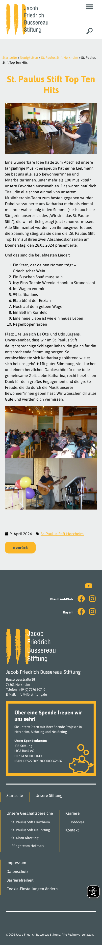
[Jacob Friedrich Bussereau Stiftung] (27, 19)
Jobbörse (77, 822)
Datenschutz (17, 871)
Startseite (9, 57)
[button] (89, 7)
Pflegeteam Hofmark (28, 846)
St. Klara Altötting (25, 838)
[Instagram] (92, 598)
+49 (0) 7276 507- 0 (31, 689)
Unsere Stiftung (48, 795)
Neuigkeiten (29, 57)
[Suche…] (89, 31)
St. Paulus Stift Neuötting (30, 830)
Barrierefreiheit (19, 880)
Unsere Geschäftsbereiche (29, 813)
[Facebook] (81, 598)
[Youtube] (88, 586)
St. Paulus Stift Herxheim (59, 57)
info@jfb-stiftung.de (32, 694)
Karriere (72, 813)
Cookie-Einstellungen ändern (32, 889)
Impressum (16, 863)
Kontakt (72, 830)
